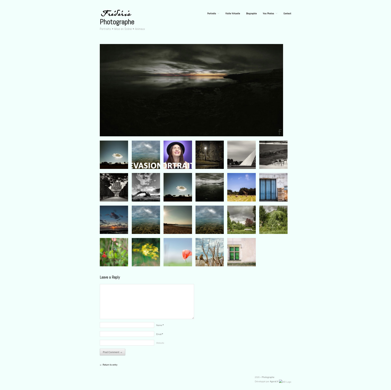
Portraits (211, 13)
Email (159, 334)
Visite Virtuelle (232, 13)
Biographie (251, 13)
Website (160, 342)
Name (160, 325)
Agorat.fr (274, 381)
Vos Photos (268, 13)
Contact (287, 13)
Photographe (117, 21)
